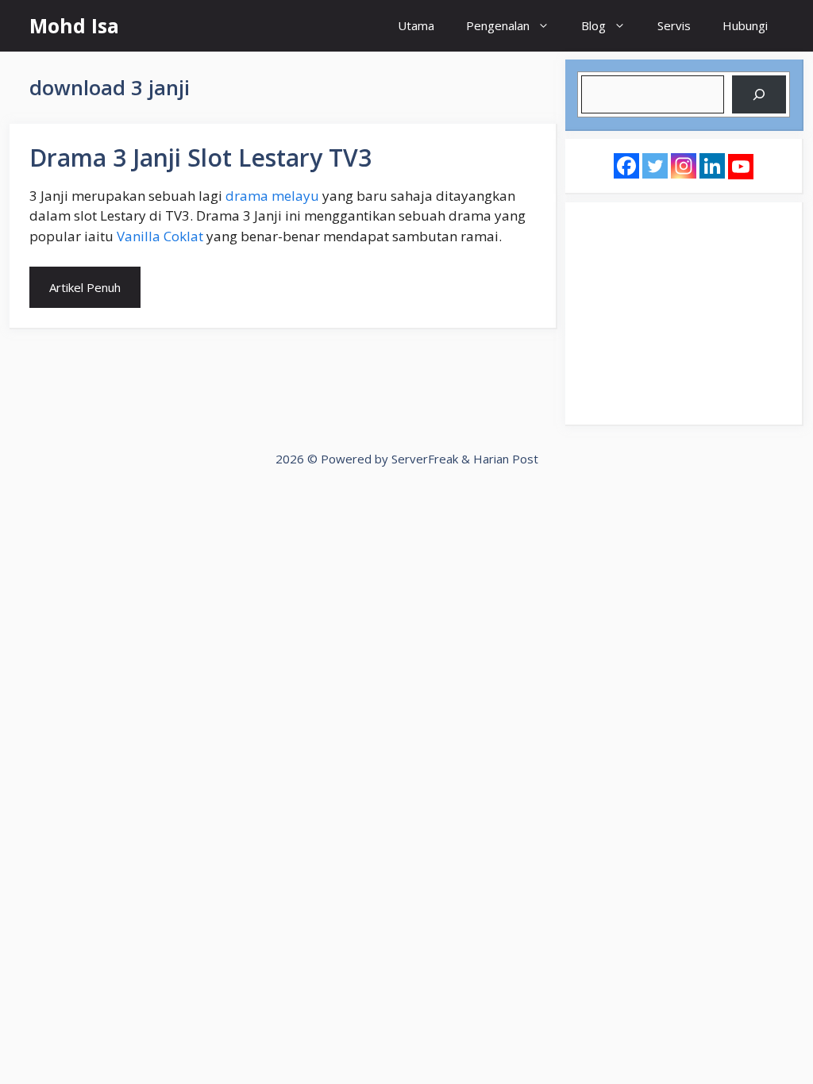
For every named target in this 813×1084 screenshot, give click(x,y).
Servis (674, 25)
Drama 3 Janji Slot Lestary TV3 (200, 157)
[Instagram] (683, 166)
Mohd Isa (74, 25)
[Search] (759, 94)
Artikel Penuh (85, 287)
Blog (593, 25)
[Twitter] (655, 166)
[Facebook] (626, 166)
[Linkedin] (712, 166)
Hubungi (745, 25)
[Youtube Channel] (740, 166)
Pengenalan (498, 25)
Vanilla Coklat (160, 236)
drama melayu (272, 195)
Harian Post (505, 459)
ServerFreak (424, 459)
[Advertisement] (683, 313)
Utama (416, 25)
